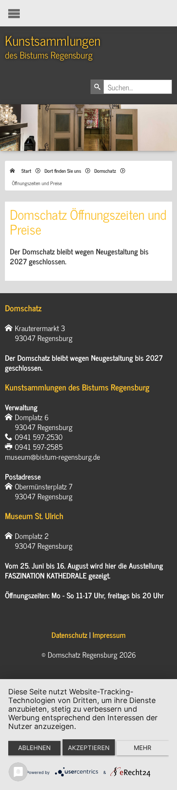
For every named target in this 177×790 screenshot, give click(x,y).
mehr (142, 748)
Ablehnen (34, 748)
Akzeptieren (88, 748)
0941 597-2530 (39, 436)
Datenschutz (69, 634)
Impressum (109, 634)
